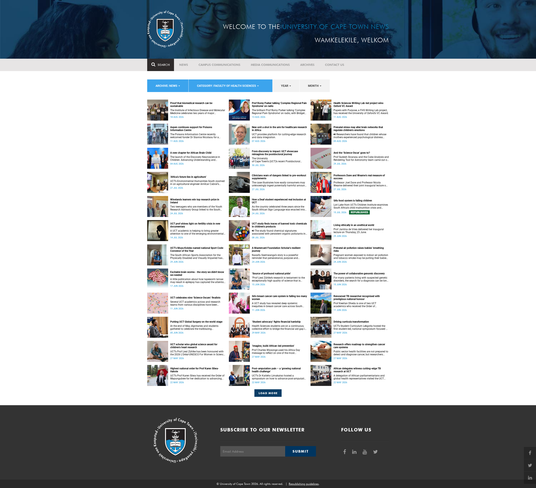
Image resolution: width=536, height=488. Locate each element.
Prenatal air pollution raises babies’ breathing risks (359, 249)
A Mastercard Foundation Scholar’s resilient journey (276, 249)
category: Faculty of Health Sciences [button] (227, 85)
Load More (268, 393)
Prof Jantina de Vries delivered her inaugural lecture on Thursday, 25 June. (359, 231)
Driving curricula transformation (351, 321)
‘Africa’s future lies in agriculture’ (188, 176)
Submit (300, 451)
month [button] (313, 85)
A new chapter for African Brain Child (190, 152)
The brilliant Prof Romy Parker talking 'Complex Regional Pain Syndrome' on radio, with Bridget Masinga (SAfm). (278, 112)
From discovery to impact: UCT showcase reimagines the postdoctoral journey (275, 153)
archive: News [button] (167, 85)
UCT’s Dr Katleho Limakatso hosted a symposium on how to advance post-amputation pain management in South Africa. (279, 377)
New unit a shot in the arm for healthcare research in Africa (279, 129)
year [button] (285, 85)
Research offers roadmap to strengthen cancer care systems (359, 346)
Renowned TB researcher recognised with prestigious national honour (357, 298)
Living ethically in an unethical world (354, 225)
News (183, 64)
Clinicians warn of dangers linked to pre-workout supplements (279, 177)
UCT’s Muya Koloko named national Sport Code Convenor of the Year (196, 249)
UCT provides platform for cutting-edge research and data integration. (279, 136)
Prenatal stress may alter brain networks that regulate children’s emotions (358, 129)
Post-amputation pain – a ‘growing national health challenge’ (276, 370)
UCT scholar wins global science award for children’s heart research (193, 346)
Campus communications (219, 64)
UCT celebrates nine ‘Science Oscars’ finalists (195, 297)
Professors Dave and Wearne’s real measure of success (359, 177)
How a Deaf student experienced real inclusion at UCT (279, 201)
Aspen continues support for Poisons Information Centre (191, 129)
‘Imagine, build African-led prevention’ (273, 345)
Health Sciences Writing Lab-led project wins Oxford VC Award (358, 105)
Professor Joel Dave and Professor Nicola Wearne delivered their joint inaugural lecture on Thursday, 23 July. (360, 184)
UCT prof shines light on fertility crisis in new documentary (195, 225)
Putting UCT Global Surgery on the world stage (196, 321)
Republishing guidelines (304, 483)
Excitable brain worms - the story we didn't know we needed (197, 273)
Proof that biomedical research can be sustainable (191, 105)
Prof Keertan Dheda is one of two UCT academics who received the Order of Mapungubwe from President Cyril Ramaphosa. (360, 305)
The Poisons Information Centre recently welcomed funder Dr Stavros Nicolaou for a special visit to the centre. (194, 136)
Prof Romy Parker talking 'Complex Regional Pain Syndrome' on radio (279, 105)
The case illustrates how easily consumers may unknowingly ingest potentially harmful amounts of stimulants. (279, 184)
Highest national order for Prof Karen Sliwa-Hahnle (194, 370)
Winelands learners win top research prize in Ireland (194, 201)
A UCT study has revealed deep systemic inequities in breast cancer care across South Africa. (277, 305)
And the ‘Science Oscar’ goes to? (352, 152)
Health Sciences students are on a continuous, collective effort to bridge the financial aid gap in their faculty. (279, 327)
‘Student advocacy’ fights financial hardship (276, 321)
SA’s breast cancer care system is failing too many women (279, 298)
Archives (307, 64)
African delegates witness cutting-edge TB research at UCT (357, 370)
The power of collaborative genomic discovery (359, 273)
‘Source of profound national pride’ (271, 273)
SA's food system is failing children (353, 200)
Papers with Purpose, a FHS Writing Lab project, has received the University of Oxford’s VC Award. (361, 112)
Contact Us (334, 64)
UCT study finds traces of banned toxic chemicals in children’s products (279, 225)
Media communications (270, 64)
